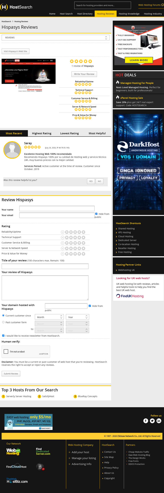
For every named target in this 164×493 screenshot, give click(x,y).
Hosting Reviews (105, 13)
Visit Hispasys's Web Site (15, 51)
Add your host (80, 452)
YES (91, 181)
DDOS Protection (136, 464)
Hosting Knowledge (129, 13)
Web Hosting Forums (149, 4)
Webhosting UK (126, 269)
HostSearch (6, 21)
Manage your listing (84, 458)
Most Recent (14, 133)
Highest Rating (41, 133)
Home (52, 13)
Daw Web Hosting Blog (139, 455)
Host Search (66, 13)
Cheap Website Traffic (138, 452)
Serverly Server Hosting (18, 396)
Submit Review (11, 373)
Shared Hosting (126, 228)
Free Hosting (125, 252)
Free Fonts (133, 461)
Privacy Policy (111, 467)
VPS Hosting (124, 232)
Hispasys (89, 65)
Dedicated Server (127, 240)
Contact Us (110, 451)
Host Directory (84, 13)
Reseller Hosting (127, 248)
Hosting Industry (153, 13)
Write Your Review (84, 74)
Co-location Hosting (128, 244)
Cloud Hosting (125, 236)
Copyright (109, 478)
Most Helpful (97, 133)
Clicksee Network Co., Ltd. (129, 436)
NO (99, 181)
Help (106, 462)
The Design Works (136, 458)
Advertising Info (81, 464)
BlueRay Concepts (87, 396)
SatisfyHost (48, 396)
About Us (109, 472)
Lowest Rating (69, 133)
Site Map (109, 457)
